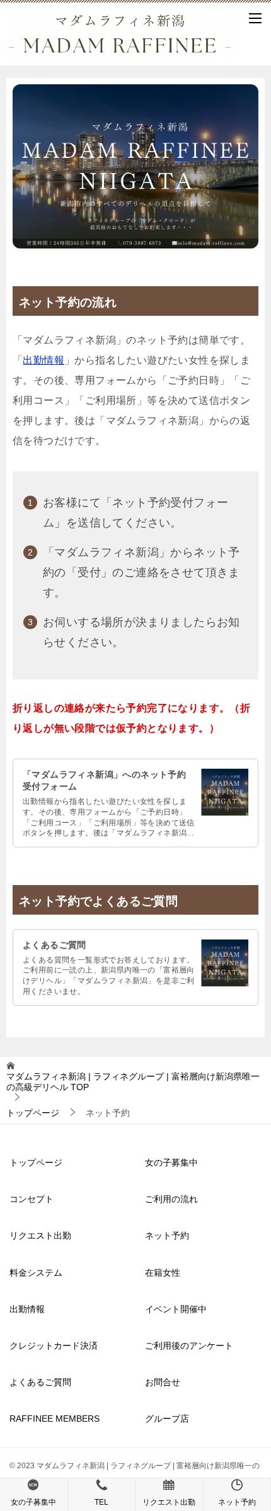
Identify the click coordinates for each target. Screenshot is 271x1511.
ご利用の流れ (171, 1199)
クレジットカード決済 (53, 1346)
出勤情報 (43, 360)
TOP (133, 1081)
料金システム (35, 1273)
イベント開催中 (176, 1309)
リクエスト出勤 (40, 1235)
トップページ (35, 1162)
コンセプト (31, 1199)
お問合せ (162, 1382)
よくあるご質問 (54, 945)
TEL (101, 1502)
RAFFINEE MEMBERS (54, 1418)
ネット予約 (167, 1235)
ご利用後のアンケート (189, 1346)
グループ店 (167, 1418)
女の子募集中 (171, 1162)
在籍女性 (162, 1273)
